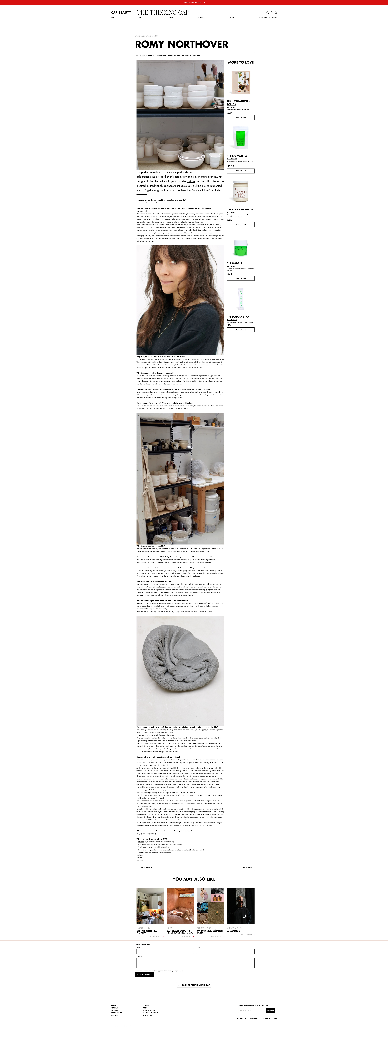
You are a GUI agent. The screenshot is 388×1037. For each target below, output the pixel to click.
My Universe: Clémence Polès (210, 932)
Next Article (249, 867)
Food (170, 18)
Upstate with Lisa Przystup (147, 932)
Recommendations (268, 18)
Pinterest (139, 857)
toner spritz (142, 814)
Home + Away (144, 928)
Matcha (141, 841)
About (113, 1005)
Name (138, 947)
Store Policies (149, 1010)
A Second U (233, 931)
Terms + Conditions (151, 1013)
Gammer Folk (203, 743)
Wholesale (147, 1015)
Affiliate (114, 1008)
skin (169, 928)
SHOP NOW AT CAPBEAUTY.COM (194, 2)
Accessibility (116, 1013)
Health (201, 18)
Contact (146, 1005)
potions (190, 181)
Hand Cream (143, 850)
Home (231, 18)
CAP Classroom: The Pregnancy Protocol (180, 932)
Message (139, 956)
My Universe (205, 928)
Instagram (140, 860)
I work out (234, 928)
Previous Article (144, 867)
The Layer (160, 732)
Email (198, 947)
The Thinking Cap (163, 12)
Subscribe (270, 1010)
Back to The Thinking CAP (195, 985)
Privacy (114, 1015)
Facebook (140, 855)
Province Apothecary (173, 814)
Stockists (115, 1010)
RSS (275, 1018)
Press (145, 1008)
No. (153, 235)
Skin (141, 18)
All (112, 18)
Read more (156, 936)
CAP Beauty (121, 12)
